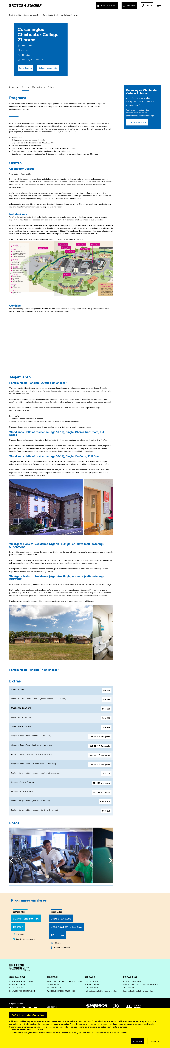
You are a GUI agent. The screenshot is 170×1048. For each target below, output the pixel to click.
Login (149, 5)
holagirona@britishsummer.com (101, 991)
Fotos (51, 87)
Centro (25, 87)
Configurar (154, 1041)
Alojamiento (38, 87)
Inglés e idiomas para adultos (28, 15)
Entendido (137, 1041)
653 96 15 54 (108, 5)
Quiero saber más (48, 68)
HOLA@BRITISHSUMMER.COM (22, 991)
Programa (14, 87)
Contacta (130, 5)
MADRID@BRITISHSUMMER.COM (61, 991)
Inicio (11, 15)
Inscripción (25, 68)
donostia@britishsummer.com (138, 991)
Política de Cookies (118, 1032)
